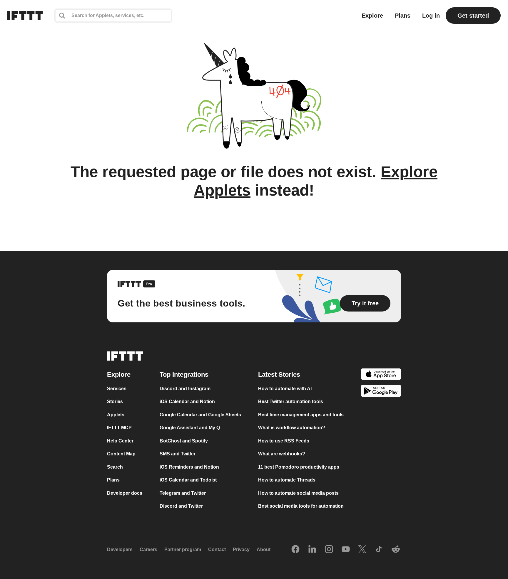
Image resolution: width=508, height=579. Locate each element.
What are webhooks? (281, 454)
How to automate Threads (286, 480)
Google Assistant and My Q (190, 427)
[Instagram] (329, 549)
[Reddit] (395, 549)
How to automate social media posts (298, 493)
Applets (115, 414)
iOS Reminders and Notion (189, 466)
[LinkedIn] (312, 549)
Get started (473, 15)
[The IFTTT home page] (25, 15)
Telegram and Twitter (183, 493)
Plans (402, 15)
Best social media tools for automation (301, 506)
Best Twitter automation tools (290, 401)
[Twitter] (362, 549)
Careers (148, 549)
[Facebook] (295, 549)
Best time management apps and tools (301, 414)
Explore (372, 15)
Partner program (182, 549)
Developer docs (124, 493)
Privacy (241, 549)
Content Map (121, 454)
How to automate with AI (285, 388)
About (263, 549)
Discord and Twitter (181, 506)
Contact (217, 549)
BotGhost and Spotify (184, 440)
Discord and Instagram (185, 388)
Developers (120, 549)
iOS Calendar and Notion (187, 401)
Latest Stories (279, 374)
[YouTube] (345, 549)
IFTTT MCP (119, 427)
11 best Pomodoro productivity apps (298, 466)
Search (115, 466)
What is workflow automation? (291, 427)
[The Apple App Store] (381, 375)
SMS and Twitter (177, 454)
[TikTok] (379, 549)
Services (116, 388)
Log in (431, 15)
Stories (115, 401)
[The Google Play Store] (381, 392)
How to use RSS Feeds (283, 440)
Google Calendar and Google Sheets (200, 414)
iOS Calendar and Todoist (188, 480)
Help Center (120, 440)
